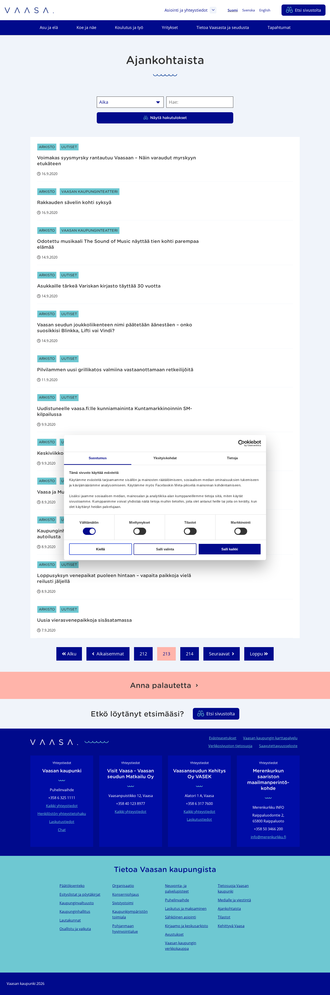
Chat (62, 829)
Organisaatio (123, 885)
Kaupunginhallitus (74, 911)
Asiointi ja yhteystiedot (186, 10)
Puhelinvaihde (177, 900)
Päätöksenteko (72, 885)
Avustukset (174, 934)
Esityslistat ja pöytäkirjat (79, 894)
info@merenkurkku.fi (268, 837)
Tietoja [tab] (232, 458)
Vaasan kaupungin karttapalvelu (270, 738)
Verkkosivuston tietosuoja (230, 745)
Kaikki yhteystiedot (62, 805)
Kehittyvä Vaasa (231, 925)
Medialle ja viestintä (234, 900)
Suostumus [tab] (98, 458)
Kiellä (100, 549)
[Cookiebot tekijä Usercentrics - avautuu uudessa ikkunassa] (241, 443)
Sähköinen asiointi (180, 917)
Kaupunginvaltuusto (76, 903)
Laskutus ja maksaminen (186, 908)
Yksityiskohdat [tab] (165, 458)
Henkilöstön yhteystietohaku (61, 813)
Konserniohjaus (125, 894)
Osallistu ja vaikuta (75, 928)
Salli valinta (165, 549)
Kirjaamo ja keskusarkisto (186, 925)
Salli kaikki (229, 549)
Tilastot (224, 917)
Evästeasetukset (222, 738)
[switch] (139, 531)
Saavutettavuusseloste (278, 745)
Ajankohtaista (229, 908)
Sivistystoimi (122, 903)
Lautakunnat (70, 920)
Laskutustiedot (61, 821)
